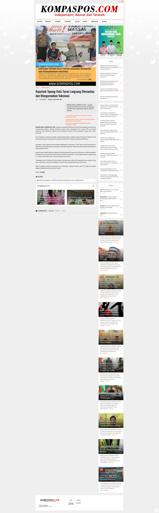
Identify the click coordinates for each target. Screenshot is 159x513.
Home (37, 87)
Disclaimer (78, 503)
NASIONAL (48, 21)
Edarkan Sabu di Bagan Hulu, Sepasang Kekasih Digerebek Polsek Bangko (110, 340)
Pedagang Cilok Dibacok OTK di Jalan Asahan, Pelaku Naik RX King (110, 449)
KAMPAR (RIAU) (45, 87)
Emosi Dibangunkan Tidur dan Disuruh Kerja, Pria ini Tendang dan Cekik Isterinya (110, 423)
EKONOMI (57, 21)
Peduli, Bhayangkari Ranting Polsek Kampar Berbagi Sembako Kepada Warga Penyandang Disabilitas (50, 199)
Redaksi (78, 500)
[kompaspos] (79, 18)
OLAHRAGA (68, 21)
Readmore (116, 242)
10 (101, 470)
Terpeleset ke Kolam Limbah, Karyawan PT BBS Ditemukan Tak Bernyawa (110, 396)
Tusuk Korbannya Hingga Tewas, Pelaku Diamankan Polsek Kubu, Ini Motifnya (109, 312)
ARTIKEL (104, 21)
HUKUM (85, 21)
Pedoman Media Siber (71, 503)
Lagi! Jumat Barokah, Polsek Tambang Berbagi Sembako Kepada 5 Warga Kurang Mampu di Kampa (80, 199)
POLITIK (77, 21)
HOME (40, 21)
